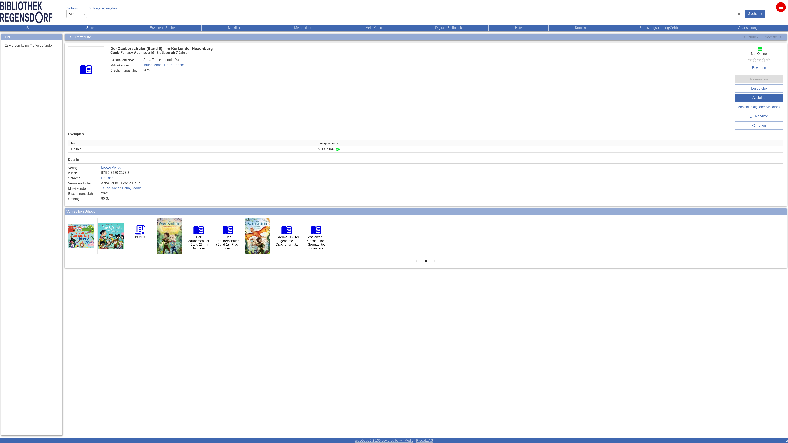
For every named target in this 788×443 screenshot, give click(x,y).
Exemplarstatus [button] (328, 143)
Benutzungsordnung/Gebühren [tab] (661, 28)
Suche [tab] (91, 28)
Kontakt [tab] (580, 28)
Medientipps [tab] (303, 28)
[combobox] (411, 14)
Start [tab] (29, 28)
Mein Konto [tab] (373, 28)
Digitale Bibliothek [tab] (448, 28)
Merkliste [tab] (234, 28)
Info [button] (73, 143)
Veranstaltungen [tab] (749, 28)
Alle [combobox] (71, 14)
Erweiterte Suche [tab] (162, 28)
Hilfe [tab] (518, 28)
